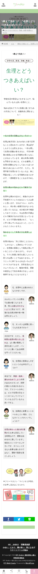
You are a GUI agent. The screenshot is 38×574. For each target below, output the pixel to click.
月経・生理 (22, 30)
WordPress (30, 563)
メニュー (19, 572)
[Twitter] (19, 519)
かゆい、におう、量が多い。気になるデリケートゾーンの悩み (19, 548)
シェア (11, 572)
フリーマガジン (13, 30)
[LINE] (29, 519)
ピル (5, 30)
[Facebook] (8, 519)
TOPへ (34, 572)
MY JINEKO (13, 544)
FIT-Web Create (10, 563)
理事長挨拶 (25, 544)
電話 (27, 572)
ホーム (3, 572)
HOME (6, 44)
